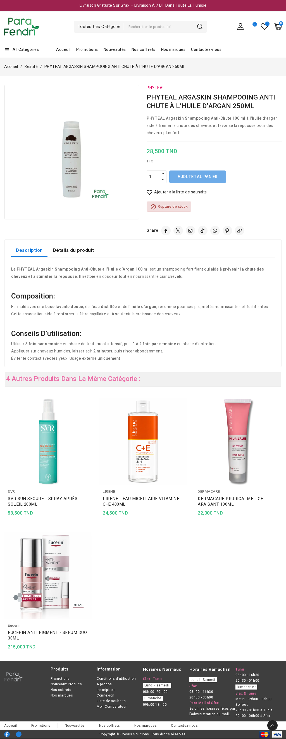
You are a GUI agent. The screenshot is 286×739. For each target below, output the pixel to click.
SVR (11, 491)
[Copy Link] (239, 230)
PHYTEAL (156, 88)
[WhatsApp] (215, 230)
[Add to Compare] (90, 413)
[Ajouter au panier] (90, 434)
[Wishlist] (264, 26)
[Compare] (252, 26)
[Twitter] (178, 230)
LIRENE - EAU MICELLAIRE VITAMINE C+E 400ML (141, 501)
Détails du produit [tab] (73, 250)
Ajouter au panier (198, 177)
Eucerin (14, 625)
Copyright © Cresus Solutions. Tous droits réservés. (143, 734)
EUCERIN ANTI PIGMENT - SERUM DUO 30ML (47, 635)
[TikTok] (203, 230)
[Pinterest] (227, 230)
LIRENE (109, 491)
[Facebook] (166, 230)
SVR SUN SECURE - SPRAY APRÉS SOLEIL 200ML (42, 501)
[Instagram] (190, 230)
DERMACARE (209, 491)
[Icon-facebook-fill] (7, 734)
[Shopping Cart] (278, 27)
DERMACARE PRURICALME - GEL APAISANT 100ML (232, 501)
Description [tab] (29, 250)
